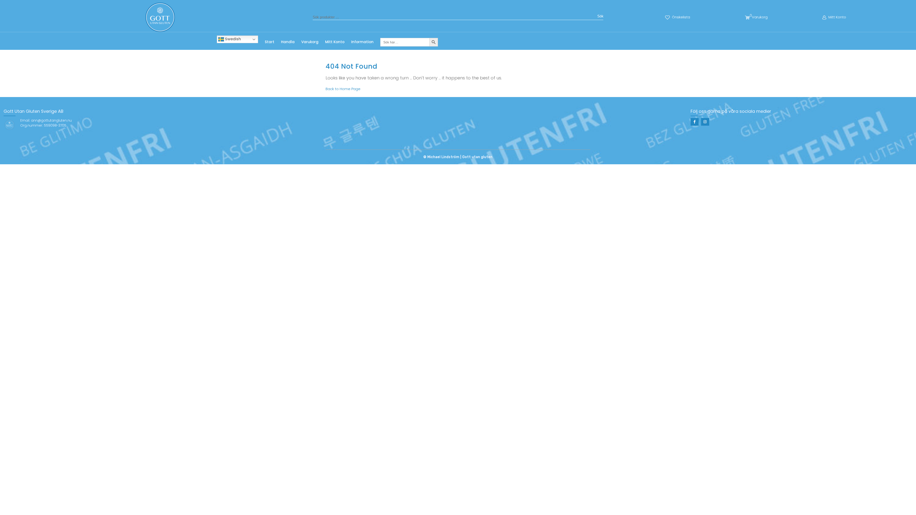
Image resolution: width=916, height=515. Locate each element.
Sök (600, 16)
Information (362, 41)
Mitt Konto (334, 41)
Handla (288, 41)
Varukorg (309, 41)
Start (269, 41)
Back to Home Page (343, 88)
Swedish (232, 39)
